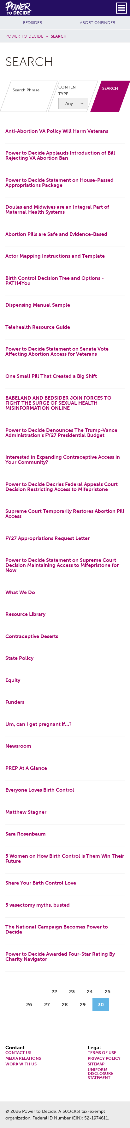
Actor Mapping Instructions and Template (55, 256)
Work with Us (21, 1064)
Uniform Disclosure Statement (100, 1074)
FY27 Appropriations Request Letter (47, 538)
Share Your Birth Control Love (40, 883)
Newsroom (18, 746)
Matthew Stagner (25, 812)
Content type (68, 90)
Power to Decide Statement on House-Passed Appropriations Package (59, 182)
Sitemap (96, 1064)
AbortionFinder (97, 22)
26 (32, 1004)
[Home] (18, 8)
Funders (14, 702)
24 (92, 991)
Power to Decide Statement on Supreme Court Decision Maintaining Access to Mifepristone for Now (62, 565)
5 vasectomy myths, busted (37, 905)
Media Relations (23, 1059)
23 (74, 991)
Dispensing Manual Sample (37, 305)
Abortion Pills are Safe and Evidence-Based (56, 234)
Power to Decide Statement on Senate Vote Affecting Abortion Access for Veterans (57, 351)
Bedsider (32, 22)
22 (56, 991)
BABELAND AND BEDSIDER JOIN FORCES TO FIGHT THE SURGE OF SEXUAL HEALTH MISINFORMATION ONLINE (58, 403)
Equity (12, 680)
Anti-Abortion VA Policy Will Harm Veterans (56, 131)
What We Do (20, 592)
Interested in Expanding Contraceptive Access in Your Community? (62, 459)
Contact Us (18, 1053)
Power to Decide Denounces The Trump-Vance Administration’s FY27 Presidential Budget (61, 432)
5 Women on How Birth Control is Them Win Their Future (64, 858)
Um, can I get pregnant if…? (38, 724)
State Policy (19, 658)
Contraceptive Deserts (31, 636)
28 (67, 1004)
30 (103, 1004)
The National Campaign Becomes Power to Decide (56, 929)
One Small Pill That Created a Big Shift (51, 376)
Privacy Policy (104, 1059)
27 (49, 1004)
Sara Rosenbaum (25, 834)
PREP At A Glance (26, 768)
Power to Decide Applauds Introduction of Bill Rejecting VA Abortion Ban (60, 155)
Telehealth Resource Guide (37, 327)
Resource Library (25, 614)
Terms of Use (102, 1053)
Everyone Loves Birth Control (39, 790)
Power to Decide (24, 36)
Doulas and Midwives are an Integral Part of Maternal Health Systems (57, 209)
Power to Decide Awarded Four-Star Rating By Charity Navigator (60, 956)
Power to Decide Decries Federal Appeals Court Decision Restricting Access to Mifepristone (61, 486)
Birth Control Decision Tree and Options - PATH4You (54, 280)
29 (85, 1004)
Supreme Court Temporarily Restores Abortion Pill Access (64, 513)
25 (110, 991)
